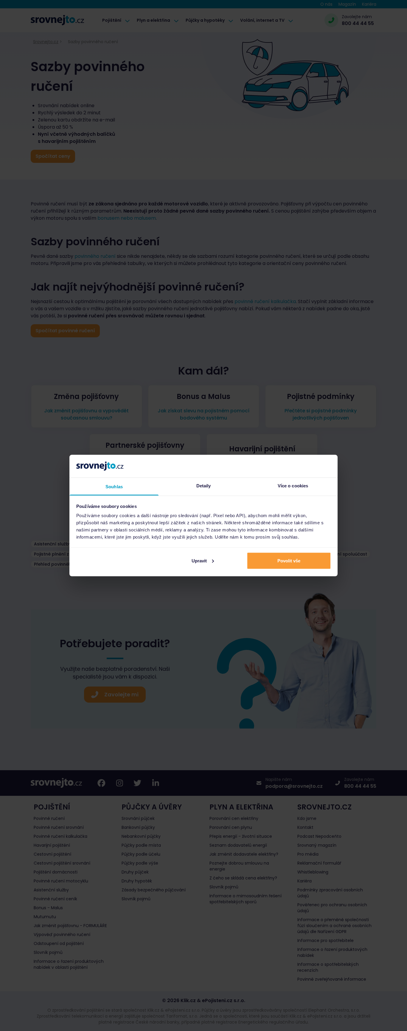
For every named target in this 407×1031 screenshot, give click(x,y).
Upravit (199, 560)
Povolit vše (288, 560)
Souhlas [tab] (114, 486)
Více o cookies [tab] (293, 485)
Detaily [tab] (203, 485)
